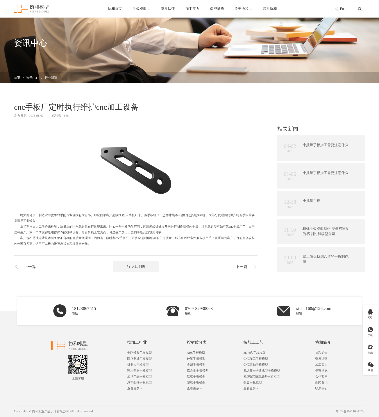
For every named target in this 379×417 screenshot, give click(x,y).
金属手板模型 (196, 364)
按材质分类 (197, 342)
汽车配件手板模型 (139, 382)
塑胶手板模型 (196, 382)
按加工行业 (137, 342)
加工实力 (321, 364)
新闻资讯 (321, 382)
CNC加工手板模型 (255, 358)
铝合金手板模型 (197, 370)
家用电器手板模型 (139, 370)
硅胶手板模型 (196, 358)
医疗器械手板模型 (139, 358)
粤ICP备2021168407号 (350, 411)
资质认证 (321, 358)
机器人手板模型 (138, 364)
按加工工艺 (253, 342)
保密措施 (321, 370)
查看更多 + (134, 388)
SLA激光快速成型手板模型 (261, 370)
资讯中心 (32, 77)
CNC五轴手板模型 (255, 364)
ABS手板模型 (196, 352)
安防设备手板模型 (139, 352)
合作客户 (321, 376)
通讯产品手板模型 (139, 376)
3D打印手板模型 (254, 352)
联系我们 (321, 388)
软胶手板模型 (196, 376)
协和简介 (323, 342)
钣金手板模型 (252, 382)
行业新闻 (51, 77)
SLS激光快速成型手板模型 (261, 376)
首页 (17, 77)
